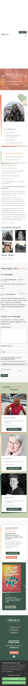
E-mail (3, 352)
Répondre (3, 288)
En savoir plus (10, 671)
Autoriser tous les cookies (14, 682)
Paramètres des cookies (14, 675)
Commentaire (6, 327)
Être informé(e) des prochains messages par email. (13, 359)
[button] (23, 32)
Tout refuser (14, 678)
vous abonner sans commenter (17, 361)
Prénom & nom (6, 346)
